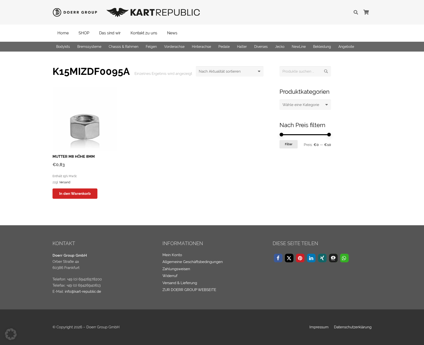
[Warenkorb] (366, 12)
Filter (288, 144)
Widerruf (169, 276)
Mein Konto (172, 255)
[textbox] (300, 105)
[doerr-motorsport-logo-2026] (76, 12)
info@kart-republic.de (83, 291)
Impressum (319, 327)
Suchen (326, 71)
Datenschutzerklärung (352, 327)
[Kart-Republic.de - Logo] (153, 12)
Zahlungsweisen (176, 269)
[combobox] (305, 105)
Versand (64, 182)
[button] (356, 12)
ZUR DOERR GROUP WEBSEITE (189, 290)
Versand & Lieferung (179, 283)
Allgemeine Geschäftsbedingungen (192, 262)
